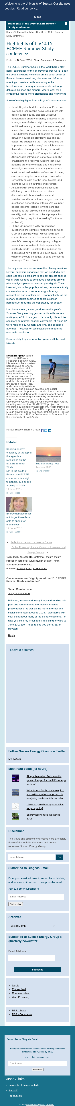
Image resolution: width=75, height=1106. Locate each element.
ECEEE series (40, 568)
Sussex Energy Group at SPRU (40, 1104)
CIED (28, 568)
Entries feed (19, 989)
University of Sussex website (24, 1085)
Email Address (17, 951)
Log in (15, 985)
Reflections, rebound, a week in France (31, 542)
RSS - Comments (22, 1014)
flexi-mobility (24, 561)
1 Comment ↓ (59, 60)
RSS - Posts (19, 1010)
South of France (52, 561)
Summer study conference (19, 564)
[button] (65, 23)
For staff (13, 1090)
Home (9, 32)
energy (49, 557)
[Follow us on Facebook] (42, 430)
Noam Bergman (42, 60)
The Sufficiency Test (47, 463)
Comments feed (21, 993)
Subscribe (15, 904)
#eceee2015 (26, 557)
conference (39, 557)
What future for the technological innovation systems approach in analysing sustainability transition (45, 794)
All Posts (18, 32)
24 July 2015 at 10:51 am (19, 593)
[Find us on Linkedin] (49, 430)
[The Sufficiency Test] (48, 454)
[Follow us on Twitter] (45, 430)
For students (15, 1095)
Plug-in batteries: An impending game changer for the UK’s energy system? (46, 780)
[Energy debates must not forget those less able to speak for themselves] (19, 504)
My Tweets (14, 758)
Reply (11, 635)
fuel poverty (37, 561)
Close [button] (37, 16)
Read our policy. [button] (27, 8)
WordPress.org (20, 997)
